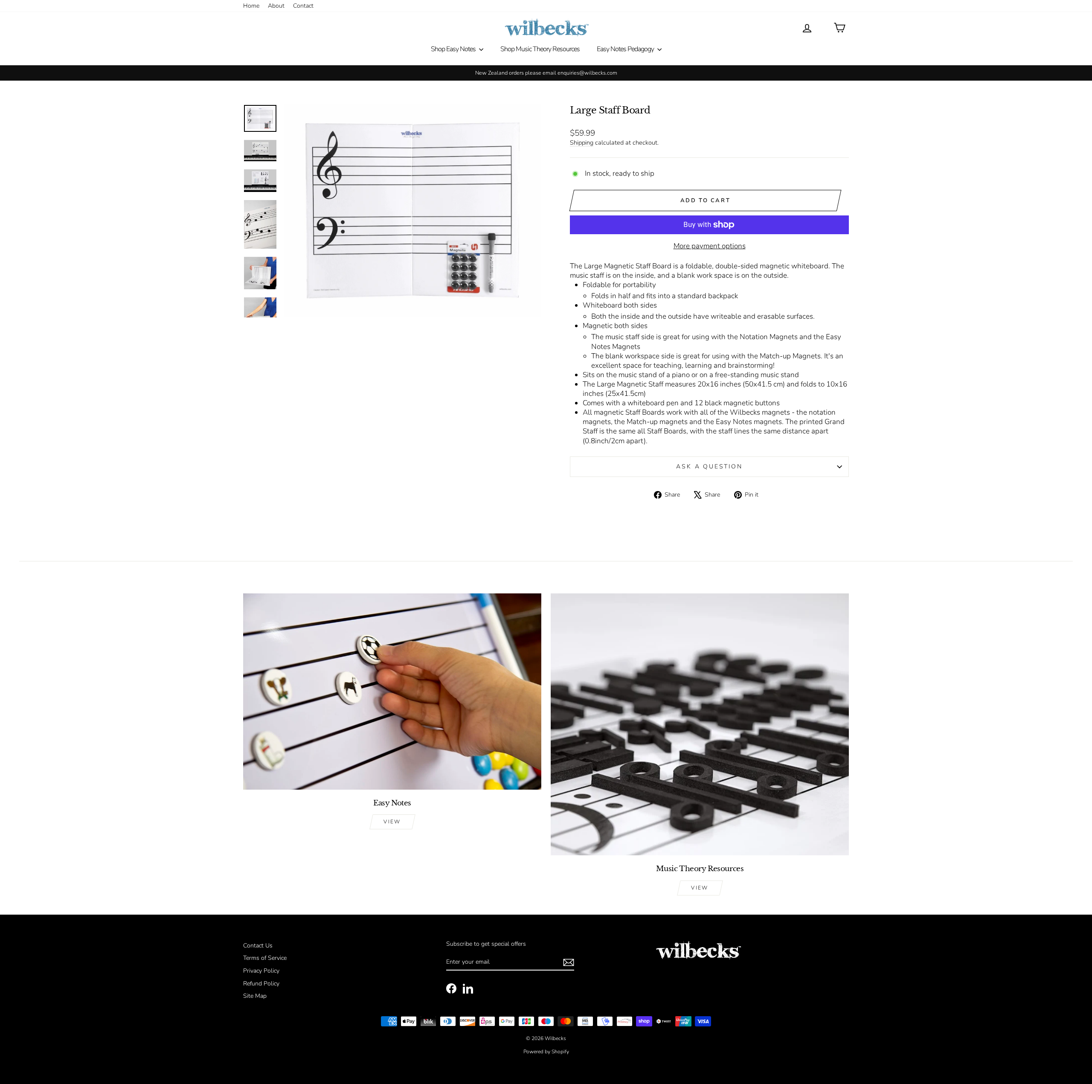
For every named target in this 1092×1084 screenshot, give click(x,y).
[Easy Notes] (392, 691)
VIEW (392, 821)
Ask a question (709, 466)
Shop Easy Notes (454, 49)
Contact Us (258, 946)
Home (251, 6)
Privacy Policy (261, 971)
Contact (303, 6)
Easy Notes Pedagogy (626, 49)
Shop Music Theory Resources (540, 49)
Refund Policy (261, 983)
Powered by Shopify (546, 1051)
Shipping (581, 142)
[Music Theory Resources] (700, 724)
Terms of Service (265, 958)
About (276, 6)
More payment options (710, 246)
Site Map (255, 996)
